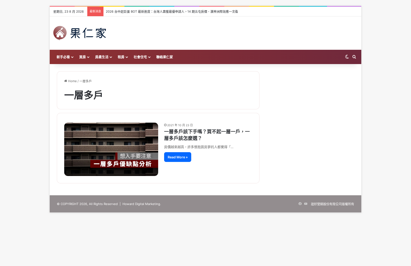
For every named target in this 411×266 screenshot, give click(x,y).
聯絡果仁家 (164, 57)
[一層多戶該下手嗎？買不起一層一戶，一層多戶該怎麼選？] (111, 149)
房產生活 (101, 57)
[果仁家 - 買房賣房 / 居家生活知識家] (79, 33)
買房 (82, 57)
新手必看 (63, 57)
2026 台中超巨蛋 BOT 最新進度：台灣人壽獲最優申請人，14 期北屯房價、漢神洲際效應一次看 (172, 11)
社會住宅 (140, 57)
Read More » (178, 157)
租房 (121, 57)
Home (72, 81)
